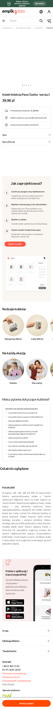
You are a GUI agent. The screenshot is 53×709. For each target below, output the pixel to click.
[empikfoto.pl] (13, 11)
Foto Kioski (8, 684)
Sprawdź (39, 3)
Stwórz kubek (15, 244)
